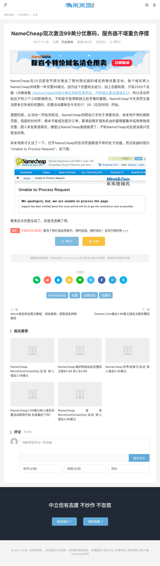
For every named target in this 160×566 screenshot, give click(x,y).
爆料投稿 (95, 521)
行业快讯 (24, 14)
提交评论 (139, 458)
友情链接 (96, 550)
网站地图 (133, 550)
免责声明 (120, 550)
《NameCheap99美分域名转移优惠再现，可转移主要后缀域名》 (79, 93)
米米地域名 (80, 5)
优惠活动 (89, 295)
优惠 (75, 295)
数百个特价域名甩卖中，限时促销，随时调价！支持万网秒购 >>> (86, 230)
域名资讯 (9, 14)
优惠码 (105, 295)
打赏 (94, 241)
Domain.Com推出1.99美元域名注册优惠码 (122, 314)
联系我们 (64, 521)
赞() (115, 42)
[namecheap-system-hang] (80, 185)
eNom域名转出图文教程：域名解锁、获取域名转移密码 (43, 316)
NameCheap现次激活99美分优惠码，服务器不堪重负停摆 (80, 33)
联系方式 (108, 550)
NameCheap (57, 295)
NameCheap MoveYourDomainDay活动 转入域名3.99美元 (32, 371)
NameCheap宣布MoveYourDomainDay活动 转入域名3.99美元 (80, 415)
